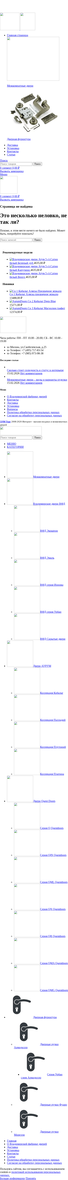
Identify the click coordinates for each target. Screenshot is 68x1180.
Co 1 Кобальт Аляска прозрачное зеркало (34, 294)
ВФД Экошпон (49, 530)
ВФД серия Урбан (50, 611)
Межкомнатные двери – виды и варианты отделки (37, 379)
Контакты (13, 399)
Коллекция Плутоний (53, 746)
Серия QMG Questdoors (54, 990)
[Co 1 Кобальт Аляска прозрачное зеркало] (36, 291)
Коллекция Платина (52, 774)
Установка (13, 406)
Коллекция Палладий (53, 719)
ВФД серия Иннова (51, 584)
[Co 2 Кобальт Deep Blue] (19, 301)
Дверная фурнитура (19, 139)
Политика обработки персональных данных (33, 412)
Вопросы (12, 409)
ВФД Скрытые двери (52, 638)
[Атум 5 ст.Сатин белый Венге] (24, 273)
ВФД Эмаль (47, 557)
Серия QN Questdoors (53, 909)
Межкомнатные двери (20, 85)
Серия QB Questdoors (52, 936)
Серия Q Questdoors (51, 828)
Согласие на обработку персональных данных (34, 415)
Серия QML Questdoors (53, 882)
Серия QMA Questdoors (54, 963)
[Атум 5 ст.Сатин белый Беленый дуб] (24, 259)
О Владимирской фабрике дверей (27, 396)
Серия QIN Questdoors (53, 855)
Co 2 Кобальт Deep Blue (42, 301)
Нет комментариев (31, 373)
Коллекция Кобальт (51, 692)
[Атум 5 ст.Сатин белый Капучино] (24, 266)
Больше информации (12, 1178)
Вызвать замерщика (12, 171)
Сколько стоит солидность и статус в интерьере (35, 370)
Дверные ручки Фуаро (53, 1104)
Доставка (12, 402)
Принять (31, 1178)
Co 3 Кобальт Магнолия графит (46, 308)
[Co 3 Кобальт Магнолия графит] (19, 308)
